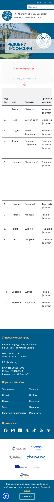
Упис (4, 406)
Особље (31, 395)
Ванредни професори (26, 78)
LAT (44, 2)
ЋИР (39, 2)
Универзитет (4, 389)
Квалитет (31, 401)
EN (50, 2)
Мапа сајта (31, 412)
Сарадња (31, 406)
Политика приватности (4, 412)
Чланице (31, 389)
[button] (6, 496)
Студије (4, 395)
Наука (4, 401)
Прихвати (27, 496)
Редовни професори (25, 68)
